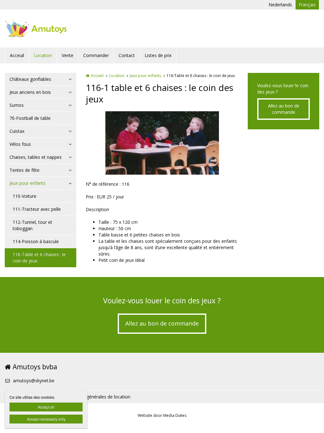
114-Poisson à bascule (36, 241)
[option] (162, 143)
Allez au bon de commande (283, 109)
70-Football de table (30, 118)
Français (307, 5)
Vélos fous (20, 144)
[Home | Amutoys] (45, 28)
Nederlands (280, 5)
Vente (67, 55)
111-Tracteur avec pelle (37, 209)
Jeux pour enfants (27, 183)
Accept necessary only (46, 419)
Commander (96, 55)
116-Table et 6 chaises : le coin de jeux (39, 257)
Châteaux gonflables (30, 79)
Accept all (46, 407)
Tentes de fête (24, 170)
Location (43, 55)
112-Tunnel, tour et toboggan (32, 225)
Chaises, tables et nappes (35, 157)
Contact (127, 55)
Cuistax (16, 131)
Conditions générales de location (96, 397)
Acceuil (17, 55)
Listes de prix (158, 55)
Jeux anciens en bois (30, 92)
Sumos (16, 105)
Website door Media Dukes (162, 415)
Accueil (97, 75)
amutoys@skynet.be (33, 381)
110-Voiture (24, 196)
